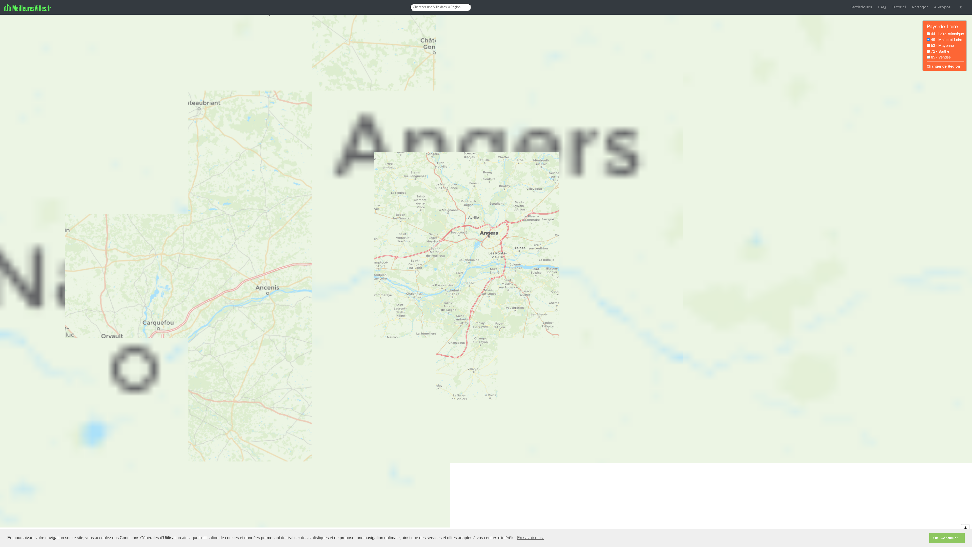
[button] (965, 528)
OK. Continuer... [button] (947, 538)
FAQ (882, 7)
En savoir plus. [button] (530, 538)
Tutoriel (899, 7)
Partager (920, 7)
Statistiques (861, 7)
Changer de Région (943, 66)
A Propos (942, 7)
